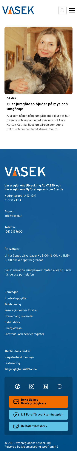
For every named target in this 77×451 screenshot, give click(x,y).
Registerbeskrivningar (19, 357)
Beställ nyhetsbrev (34, 426)
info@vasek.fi (13, 216)
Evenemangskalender (18, 316)
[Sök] (62, 10)
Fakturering (12, 363)
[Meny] (72, 10)
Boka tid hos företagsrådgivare (33, 401)
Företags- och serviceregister (24, 334)
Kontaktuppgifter (16, 298)
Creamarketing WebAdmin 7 (39, 447)
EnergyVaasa (12, 328)
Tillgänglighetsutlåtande (20, 369)
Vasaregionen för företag (21, 310)
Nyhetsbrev (12, 322)
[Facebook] (18, 386)
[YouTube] (59, 386)
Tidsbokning (12, 304)
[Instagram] (32, 386)
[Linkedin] (45, 386)
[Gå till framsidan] (18, 10)
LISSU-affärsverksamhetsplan (42, 415)
